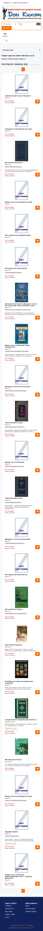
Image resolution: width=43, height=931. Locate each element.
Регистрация (30, 909)
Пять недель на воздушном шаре (18, 235)
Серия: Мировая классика (13, 166)
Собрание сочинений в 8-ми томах (18, 129)
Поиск (7, 28)
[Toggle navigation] (6, 41)
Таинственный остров (13, 422)
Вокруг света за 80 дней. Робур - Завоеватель (17, 346)
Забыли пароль (31, 911)
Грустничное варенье (13, 645)
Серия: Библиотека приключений (15, 390)
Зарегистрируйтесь (20, 3)
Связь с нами (10, 914)
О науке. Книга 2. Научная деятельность (21, 720)
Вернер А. (8, 761)
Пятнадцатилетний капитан (16, 268)
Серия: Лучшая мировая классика (15, 800)
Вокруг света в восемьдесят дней (18, 202)
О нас (7, 917)
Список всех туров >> (17, 59)
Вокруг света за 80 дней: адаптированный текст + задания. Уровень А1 (18, 876)
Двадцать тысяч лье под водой (17, 386)
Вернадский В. (10, 721)
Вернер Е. (8, 647)
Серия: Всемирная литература (14, 427)
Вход (27, 906)
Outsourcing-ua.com (27, 928)
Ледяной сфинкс (11, 832)
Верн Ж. (8, 98)
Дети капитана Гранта (14, 162)
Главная (8, 906)
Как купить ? (9, 909)
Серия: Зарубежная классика (14, 466)
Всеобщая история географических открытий (19, 682)
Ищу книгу (9, 911)
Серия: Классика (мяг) (12, 836)
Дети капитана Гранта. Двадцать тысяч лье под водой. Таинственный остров (21, 304)
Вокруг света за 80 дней (14, 462)
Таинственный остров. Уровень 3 (18, 96)
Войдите (7, 3)
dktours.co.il (28, 55)
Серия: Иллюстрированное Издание (16, 351)
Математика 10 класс (13, 759)
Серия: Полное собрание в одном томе (17, 309)
